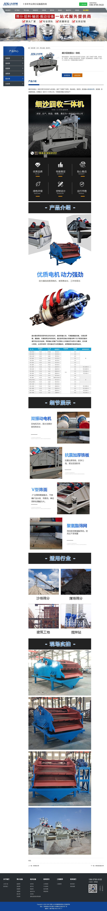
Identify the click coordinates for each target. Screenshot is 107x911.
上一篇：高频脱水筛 (33, 865)
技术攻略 (45, 889)
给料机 (44, 10)
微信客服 (84, 4)
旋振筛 (7, 58)
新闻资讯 (35, 10)
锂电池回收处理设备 (35, 896)
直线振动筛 (91, 89)
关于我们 (17, 10)
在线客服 (102, 888)
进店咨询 (77, 75)
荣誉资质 (45, 891)
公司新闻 (45, 884)
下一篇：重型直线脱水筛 (97, 865)
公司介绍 (5, 884)
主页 (37, 48)
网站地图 (72, 886)
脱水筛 (7, 78)
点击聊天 (100, 888)
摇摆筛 (7, 68)
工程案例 (59, 884)
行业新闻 (45, 886)
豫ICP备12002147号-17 (56, 908)
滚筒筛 (7, 73)
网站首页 (7, 10)
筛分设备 (26, 10)
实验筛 (7, 84)
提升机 (52, 10)
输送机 (60, 10)
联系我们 (5, 886)
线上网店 (86, 10)
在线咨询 (67, 75)
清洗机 (77, 10)
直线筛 (7, 63)
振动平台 (68, 10)
